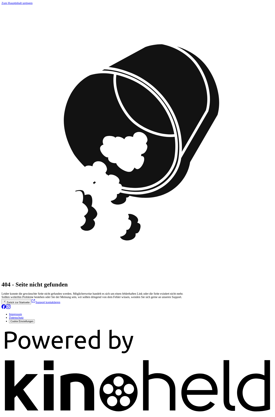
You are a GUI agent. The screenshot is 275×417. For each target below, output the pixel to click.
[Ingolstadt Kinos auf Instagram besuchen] (8, 307)
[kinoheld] (137, 413)
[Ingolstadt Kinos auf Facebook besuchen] (3, 307)
